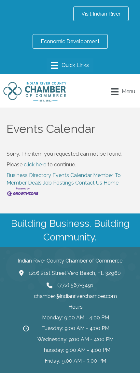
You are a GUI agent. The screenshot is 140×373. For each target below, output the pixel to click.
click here (35, 164)
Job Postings (58, 183)
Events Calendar (72, 175)
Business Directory (29, 175)
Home (111, 183)
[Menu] (70, 65)
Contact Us (88, 183)
